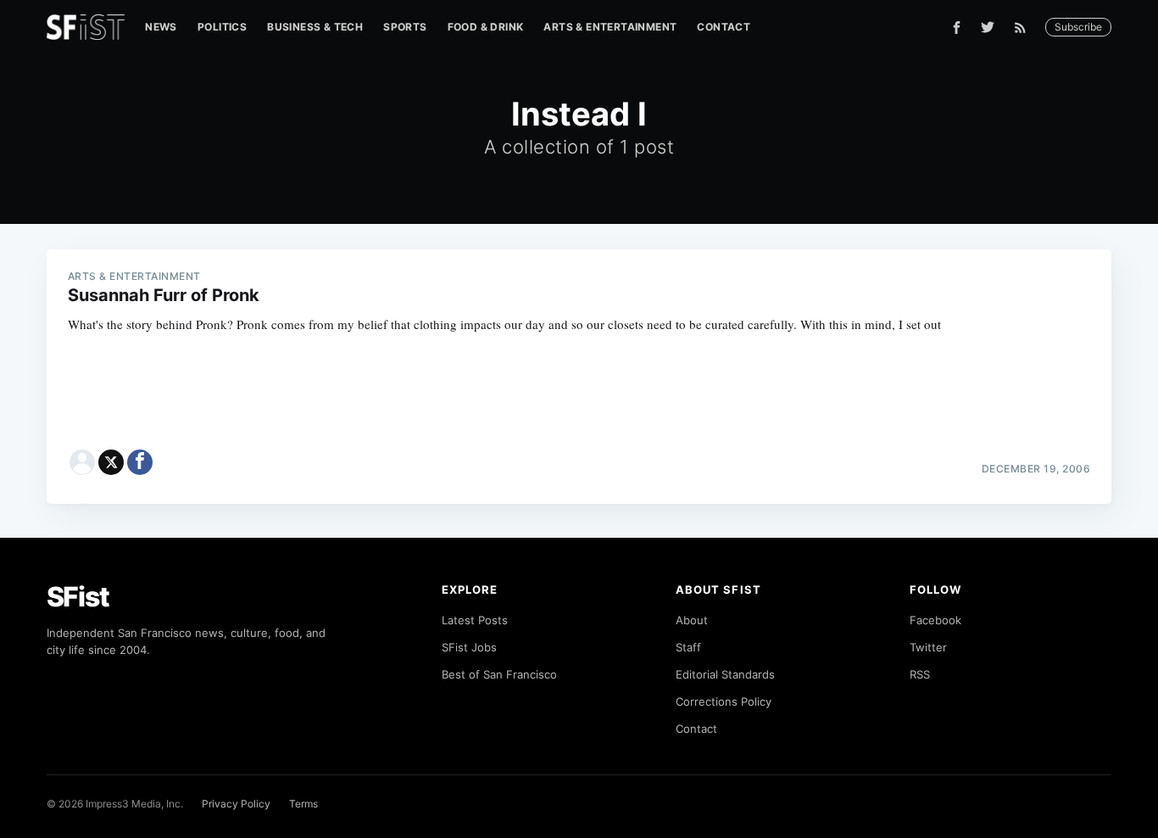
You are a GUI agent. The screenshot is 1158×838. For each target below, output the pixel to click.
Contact (723, 26)
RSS (920, 674)
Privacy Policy (236, 803)
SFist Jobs (469, 647)
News (161, 26)
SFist (78, 596)
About (692, 620)
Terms (303, 803)
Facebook (935, 620)
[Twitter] (987, 27)
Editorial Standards (725, 674)
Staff (688, 647)
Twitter (928, 647)
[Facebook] (956, 27)
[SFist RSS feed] (1024, 27)
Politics (222, 26)
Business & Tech (315, 26)
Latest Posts (475, 620)
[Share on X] (111, 462)
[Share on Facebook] (139, 462)
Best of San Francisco (499, 674)
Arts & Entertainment (609, 26)
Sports (404, 26)
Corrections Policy (723, 701)
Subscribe (1078, 26)
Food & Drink (486, 26)
